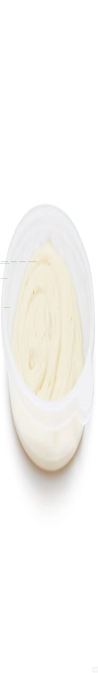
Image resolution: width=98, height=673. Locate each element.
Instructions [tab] (33, 261)
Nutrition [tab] (14, 261)
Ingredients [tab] (22, 261)
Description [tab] (4, 261)
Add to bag (4, 278)
